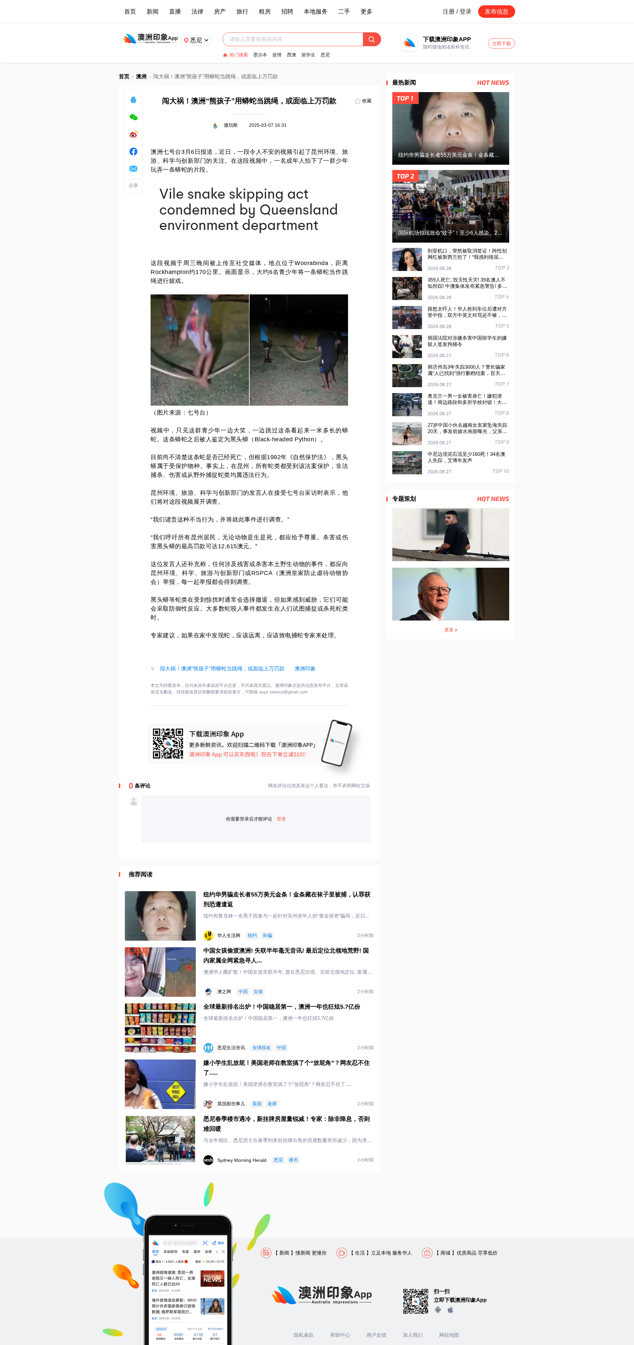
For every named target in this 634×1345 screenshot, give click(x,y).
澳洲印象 (305, 668)
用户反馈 (376, 1335)
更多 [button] (366, 11)
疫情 (277, 54)
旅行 (242, 11)
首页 (130, 11)
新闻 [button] (152, 11)
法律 (197, 11)
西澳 (291, 54)
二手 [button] (344, 11)
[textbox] (296, 39)
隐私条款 (304, 1335)
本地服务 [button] (316, 11)
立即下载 (501, 43)
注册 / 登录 (457, 11)
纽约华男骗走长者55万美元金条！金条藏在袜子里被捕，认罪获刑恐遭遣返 (286, 899)
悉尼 (325, 54)
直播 (175, 11)
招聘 (287, 11)
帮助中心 (340, 1335)
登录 (281, 819)
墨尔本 (260, 54)
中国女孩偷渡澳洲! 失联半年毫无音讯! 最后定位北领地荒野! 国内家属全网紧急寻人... (286, 955)
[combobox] (296, 39)
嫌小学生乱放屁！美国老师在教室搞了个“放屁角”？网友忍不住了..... (286, 1067)
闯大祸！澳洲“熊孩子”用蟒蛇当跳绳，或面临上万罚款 (222, 668)
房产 (220, 11)
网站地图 (449, 1335)
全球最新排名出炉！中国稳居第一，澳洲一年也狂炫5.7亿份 (281, 1006)
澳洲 (141, 76)
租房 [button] (265, 11)
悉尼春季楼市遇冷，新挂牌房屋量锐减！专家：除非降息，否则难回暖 (286, 1124)
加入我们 (413, 1335)
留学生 (308, 54)
